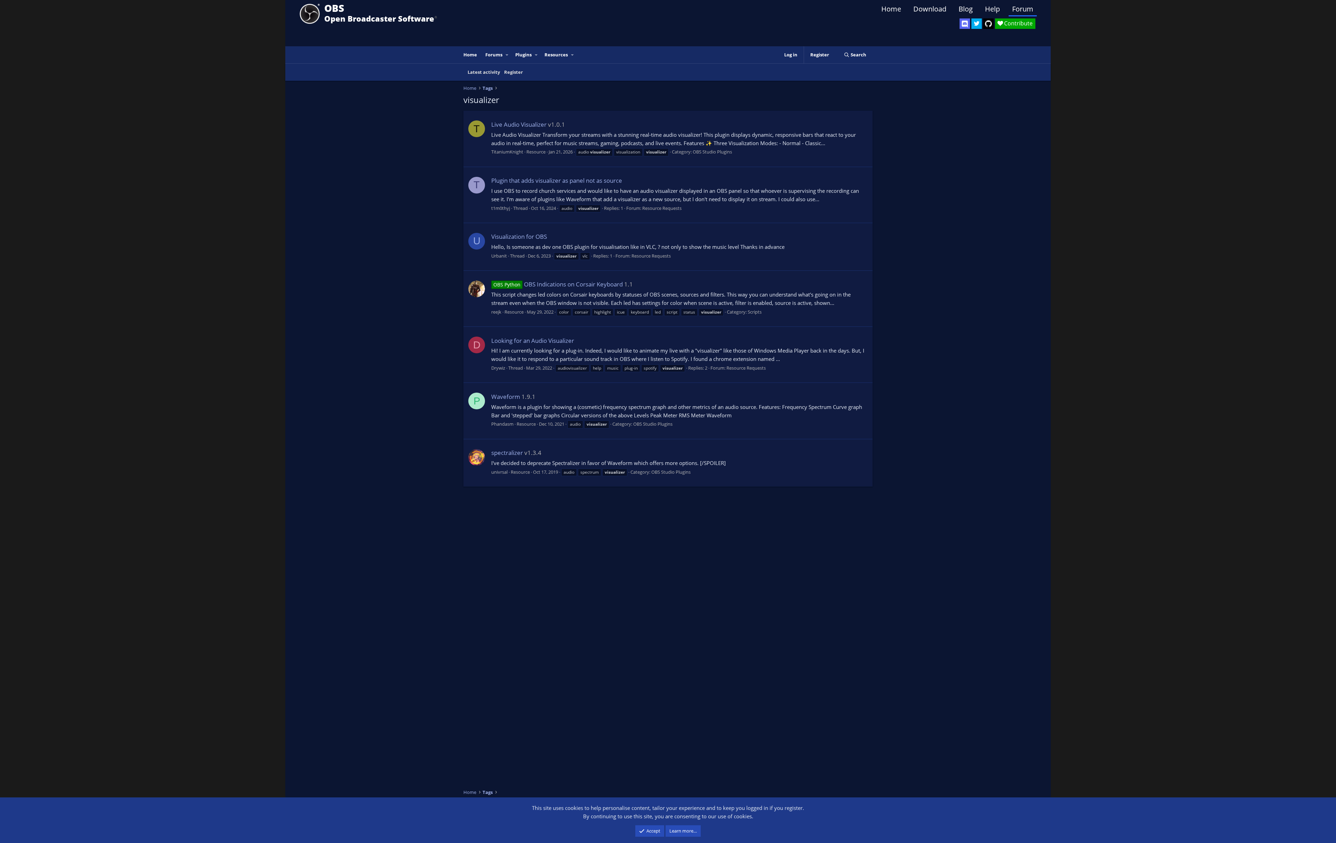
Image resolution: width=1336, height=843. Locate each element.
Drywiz (498, 368)
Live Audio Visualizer (519, 124)
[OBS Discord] (965, 23)
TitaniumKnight (507, 152)
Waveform (505, 397)
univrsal (499, 472)
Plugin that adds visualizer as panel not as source (556, 180)
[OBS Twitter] (976, 23)
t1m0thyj (500, 208)
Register (513, 72)
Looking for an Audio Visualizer (532, 341)
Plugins (523, 55)
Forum (1022, 9)
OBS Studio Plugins (712, 152)
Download (929, 9)
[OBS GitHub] (988, 23)
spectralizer (507, 453)
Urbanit (499, 256)
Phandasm (502, 424)
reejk (496, 312)
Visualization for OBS (519, 237)
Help (992, 9)
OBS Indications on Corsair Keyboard (558, 284)
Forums (493, 55)
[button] (507, 54)
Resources (556, 55)
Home (891, 9)
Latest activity (484, 72)
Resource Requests (662, 208)
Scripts (755, 312)
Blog (966, 9)
